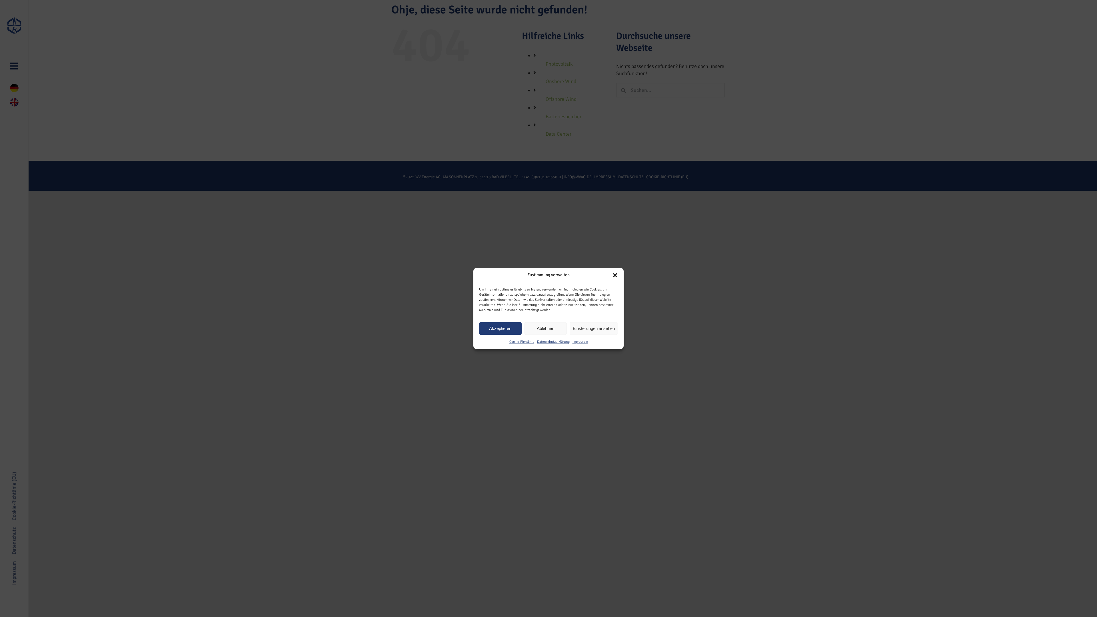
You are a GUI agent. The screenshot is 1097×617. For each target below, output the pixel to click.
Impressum (580, 342)
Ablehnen (545, 328)
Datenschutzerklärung (553, 342)
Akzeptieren (500, 328)
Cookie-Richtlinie (521, 342)
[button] (615, 275)
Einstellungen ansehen (594, 328)
